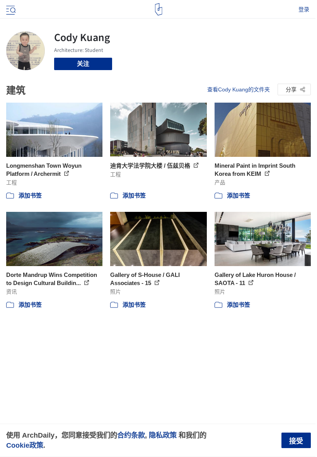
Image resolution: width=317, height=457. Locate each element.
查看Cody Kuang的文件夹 (238, 89)
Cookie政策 (24, 445)
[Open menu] (10, 9)
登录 (303, 9)
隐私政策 (163, 435)
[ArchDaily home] (158, 9)
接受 (296, 441)
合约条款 (131, 435)
